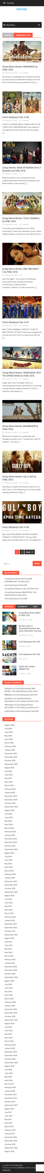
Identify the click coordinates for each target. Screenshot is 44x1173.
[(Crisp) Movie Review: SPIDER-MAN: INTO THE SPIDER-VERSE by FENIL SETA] (22, 357)
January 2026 (10, 750)
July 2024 (8, 814)
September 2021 (11, 934)
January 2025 (10, 792)
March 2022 (9, 913)
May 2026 (8, 735)
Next (28, 552)
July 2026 (8, 728)
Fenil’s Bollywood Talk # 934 (26, 695)
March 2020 (9, 998)
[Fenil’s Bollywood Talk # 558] (22, 102)
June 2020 (9, 988)
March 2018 (9, 1084)
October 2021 (10, 931)
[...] (36, 82)
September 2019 (11, 1020)
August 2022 (9, 895)
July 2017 (8, 1112)
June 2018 (9, 1073)
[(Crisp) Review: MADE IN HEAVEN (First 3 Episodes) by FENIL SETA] (22, 152)
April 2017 (9, 1123)
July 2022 (8, 899)
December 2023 (11, 838)
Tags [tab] (35, 606)
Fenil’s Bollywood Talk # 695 (29, 642)
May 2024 (8, 821)
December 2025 (11, 753)
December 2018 (11, 1052)
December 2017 (11, 1094)
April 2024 (9, 824)
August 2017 (9, 1109)
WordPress (21, 1168)
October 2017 (10, 1101)
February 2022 (10, 917)
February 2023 (10, 874)
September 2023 (11, 849)
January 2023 (10, 878)
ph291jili (8, 688)
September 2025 (11, 764)
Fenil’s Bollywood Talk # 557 (15, 322)
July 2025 (8, 771)
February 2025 (10, 789)
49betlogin (9, 705)
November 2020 (11, 970)
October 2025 (10, 760)
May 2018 (8, 1077)
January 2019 (10, 1048)
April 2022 (9, 910)
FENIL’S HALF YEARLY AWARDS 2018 (27, 668)
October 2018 (10, 1059)
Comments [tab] (22, 606)
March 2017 (9, 1126)
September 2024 (11, 806)
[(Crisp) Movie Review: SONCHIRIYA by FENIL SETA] (22, 51)
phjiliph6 (8, 698)
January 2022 (10, 920)
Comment (25, 73)
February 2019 (10, 1045)
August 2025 (9, 767)
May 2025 (8, 778)
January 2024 (10, 835)
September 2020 (11, 977)
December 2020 (11, 966)
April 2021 (9, 952)
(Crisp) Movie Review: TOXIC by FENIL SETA (22, 588)
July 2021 (8, 941)
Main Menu (10, 25)
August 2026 (9, 725)
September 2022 (11, 892)
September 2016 (11, 1148)
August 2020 (9, 981)
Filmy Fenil (18, 1165)
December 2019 (11, 1009)
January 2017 (10, 1133)
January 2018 (10, 1091)
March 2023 (9, 871)
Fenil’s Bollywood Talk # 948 (16, 598)
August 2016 (9, 1151)
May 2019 (8, 1034)
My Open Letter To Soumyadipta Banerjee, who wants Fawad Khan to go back (30, 628)
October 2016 (10, 1144)
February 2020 (10, 1002)
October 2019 (10, 1016)
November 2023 (11, 842)
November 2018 (11, 1055)
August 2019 (9, 1023)
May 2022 (8, 906)
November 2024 (11, 799)
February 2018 (10, 1087)
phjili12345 (9, 711)
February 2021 (10, 959)
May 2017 (8, 1119)
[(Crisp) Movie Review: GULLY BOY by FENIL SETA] (22, 461)
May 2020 (8, 991)
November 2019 (11, 1013)
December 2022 (11, 881)
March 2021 (9, 956)
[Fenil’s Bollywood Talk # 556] (22, 512)
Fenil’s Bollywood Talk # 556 (15, 527)
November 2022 (11, 885)
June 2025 (9, 775)
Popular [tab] (9, 606)
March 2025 (9, 785)
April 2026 (9, 739)
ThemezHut (6, 1170)
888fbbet (8, 695)
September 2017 (11, 1105)
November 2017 (11, 1098)
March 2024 (9, 828)
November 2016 (11, 1140)
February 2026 (10, 746)
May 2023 (8, 863)
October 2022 (10, 888)
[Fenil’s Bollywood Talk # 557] (22, 307)
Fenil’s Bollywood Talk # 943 (27, 711)
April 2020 (9, 995)
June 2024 (9, 817)
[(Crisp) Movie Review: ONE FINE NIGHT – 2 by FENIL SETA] (22, 254)
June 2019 (9, 1030)
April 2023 (9, 867)
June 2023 (9, 860)
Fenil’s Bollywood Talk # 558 (15, 117)
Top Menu (10, 3)
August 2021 (9, 938)
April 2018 (9, 1080)
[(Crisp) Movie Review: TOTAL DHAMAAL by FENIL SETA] (22, 203)
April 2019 (9, 1037)
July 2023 (8, 856)
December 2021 (11, 924)
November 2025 (11, 757)
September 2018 (11, 1062)
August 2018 (9, 1066)
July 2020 (8, 984)
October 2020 (10, 974)
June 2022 (9, 902)
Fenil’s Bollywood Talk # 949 (16, 585)
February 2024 (10, 831)
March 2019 (9, 1041)
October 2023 (10, 846)
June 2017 (9, 1116)
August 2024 (9, 810)
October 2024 (10, 803)
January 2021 (10, 963)
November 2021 (11, 927)
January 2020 (10, 1005)
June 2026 (9, 732)
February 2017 (10, 1130)
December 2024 (11, 796)
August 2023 (9, 853)
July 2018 (8, 1069)
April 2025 (9, 782)
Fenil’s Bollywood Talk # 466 (29, 654)
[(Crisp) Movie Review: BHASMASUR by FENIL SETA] (22, 411)
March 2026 (9, 743)
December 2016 (11, 1137)
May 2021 (8, 949)
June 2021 (9, 945)
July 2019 (8, 1027)
